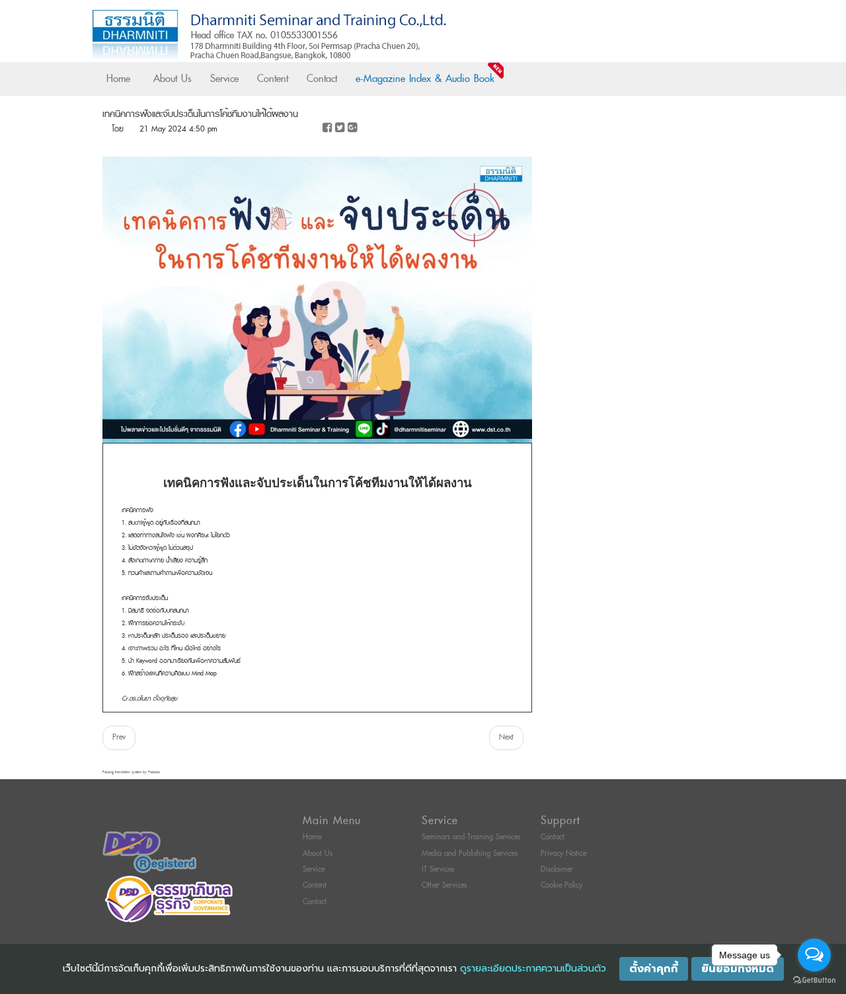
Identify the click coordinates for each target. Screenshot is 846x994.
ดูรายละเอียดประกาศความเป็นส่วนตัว (533, 968)
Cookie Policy (561, 885)
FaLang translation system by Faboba (131, 772)
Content (272, 79)
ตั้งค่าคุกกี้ (653, 969)
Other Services (444, 885)
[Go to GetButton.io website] (814, 980)
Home (118, 79)
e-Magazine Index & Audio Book (425, 79)
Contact (322, 79)
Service (224, 79)
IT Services (438, 869)
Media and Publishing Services (470, 853)
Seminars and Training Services (471, 837)
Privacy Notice (563, 853)
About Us (172, 79)
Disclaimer (557, 869)
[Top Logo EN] (396, 36)
